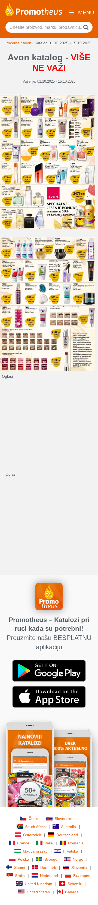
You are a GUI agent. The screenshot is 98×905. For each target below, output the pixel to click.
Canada (72, 892)
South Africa (35, 827)
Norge (78, 859)
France (23, 843)
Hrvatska (70, 851)
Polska (23, 859)
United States (38, 892)
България (81, 875)
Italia (49, 843)
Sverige (50, 859)
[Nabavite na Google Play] (49, 670)
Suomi (19, 867)
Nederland (49, 875)
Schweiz (75, 884)
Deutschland (67, 835)
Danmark (48, 867)
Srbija (20, 875)
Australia (68, 827)
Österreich (32, 835)
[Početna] (33, 9)
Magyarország (35, 851)
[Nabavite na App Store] (49, 696)
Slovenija (79, 867)
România (76, 843)
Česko (34, 818)
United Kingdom (38, 884)
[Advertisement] (49, 428)
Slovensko (63, 818)
